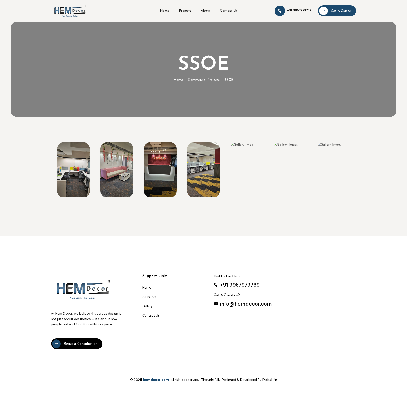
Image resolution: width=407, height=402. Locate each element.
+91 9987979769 (299, 10)
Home (178, 80)
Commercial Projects (204, 80)
